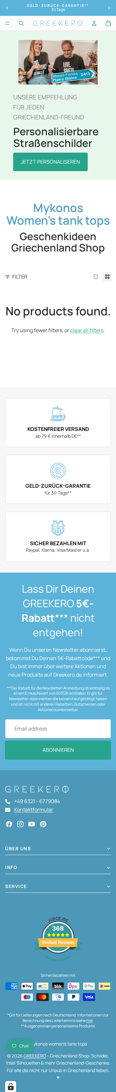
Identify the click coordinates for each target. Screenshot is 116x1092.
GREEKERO (35, 1056)
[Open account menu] (94, 23)
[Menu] (7, 23)
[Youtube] (31, 824)
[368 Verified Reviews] (58, 964)
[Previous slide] (7, 8)
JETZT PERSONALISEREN (50, 161)
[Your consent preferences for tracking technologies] (10, 1086)
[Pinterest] (43, 824)
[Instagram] (20, 824)
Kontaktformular (33, 809)
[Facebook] (9, 824)
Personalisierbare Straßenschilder (56, 137)
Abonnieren (58, 749)
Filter (19, 276)
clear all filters (86, 330)
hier (89, 1020)
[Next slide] (109, 8)
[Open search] (21, 23)
